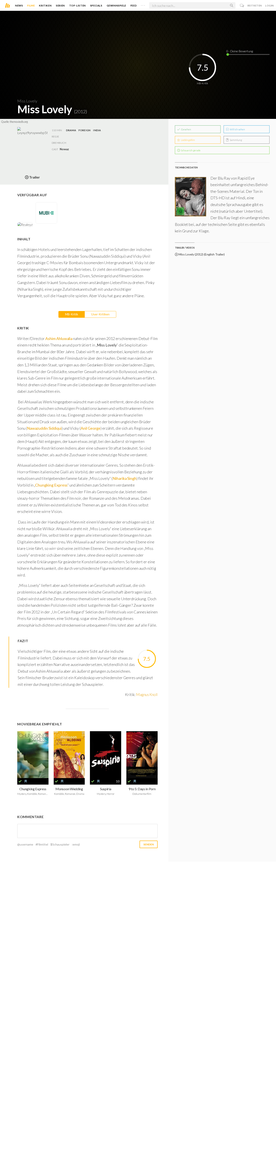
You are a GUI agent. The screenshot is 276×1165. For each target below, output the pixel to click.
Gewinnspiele (116, 5)
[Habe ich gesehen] (20, 781)
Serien (60, 5)
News (19, 5)
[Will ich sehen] (25, 781)
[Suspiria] (105, 754)
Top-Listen (77, 5)
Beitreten (255, 5)
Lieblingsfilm (187, 140)
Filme (31, 5)
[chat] (242, 5)
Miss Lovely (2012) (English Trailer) (201, 254)
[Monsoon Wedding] (69, 754)
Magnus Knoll (147, 694)
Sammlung (235, 140)
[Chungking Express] (33, 754)
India (97, 130)
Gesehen (185, 129)
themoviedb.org (19, 121)
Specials (96, 5)
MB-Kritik (71, 314)
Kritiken (45, 5)
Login (269, 5)
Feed (133, 5)
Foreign (84, 130)
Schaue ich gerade (190, 150)
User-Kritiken (100, 314)
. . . (143, 4)
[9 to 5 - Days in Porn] (142, 754)
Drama (71, 130)
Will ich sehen (237, 129)
